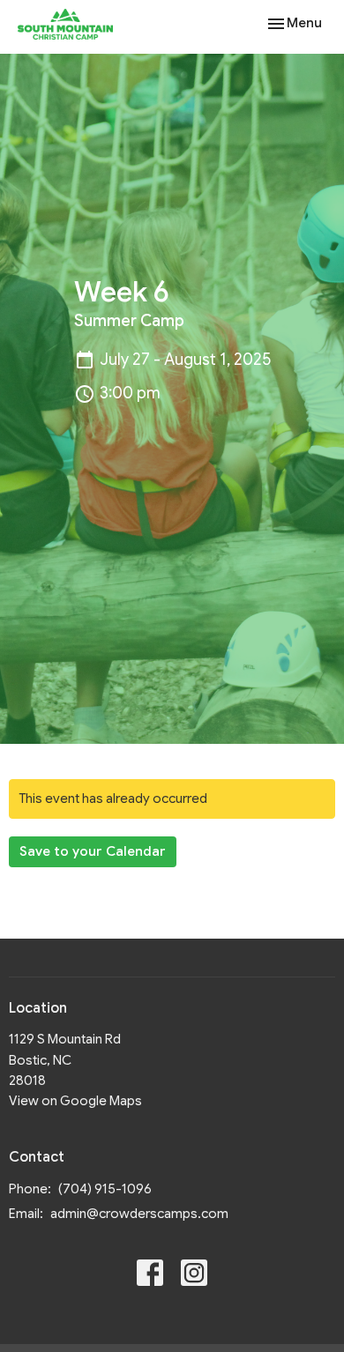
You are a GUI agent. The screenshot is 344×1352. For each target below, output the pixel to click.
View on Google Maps (75, 1101)
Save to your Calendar (92, 851)
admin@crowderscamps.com (139, 1214)
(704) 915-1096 (105, 1189)
